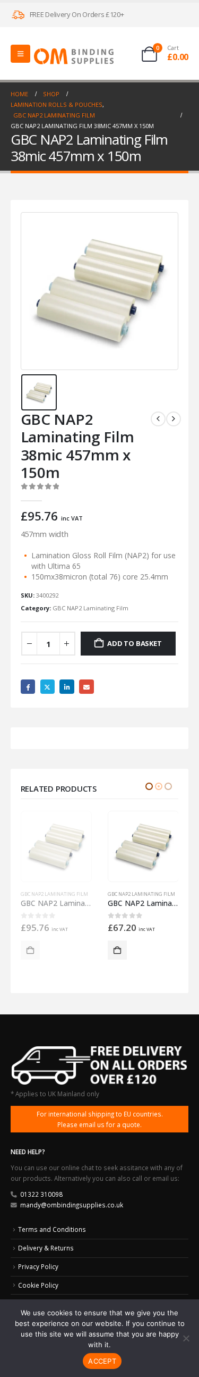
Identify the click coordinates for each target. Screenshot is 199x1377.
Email (86, 686)
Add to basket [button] (30, 950)
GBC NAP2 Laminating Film (90, 608)
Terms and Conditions (52, 1229)
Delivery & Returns (46, 1248)
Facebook (28, 686)
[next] (173, 419)
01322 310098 (41, 1194)
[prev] (158, 419)
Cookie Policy (38, 1285)
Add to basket (134, 643)
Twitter (47, 686)
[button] (149, 786)
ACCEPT (102, 1361)
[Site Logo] (74, 56)
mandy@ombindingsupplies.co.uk (71, 1204)
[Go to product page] (56, 846)
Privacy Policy (38, 1266)
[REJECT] (185, 1338)
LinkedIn (66, 686)
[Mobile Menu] (20, 54)
